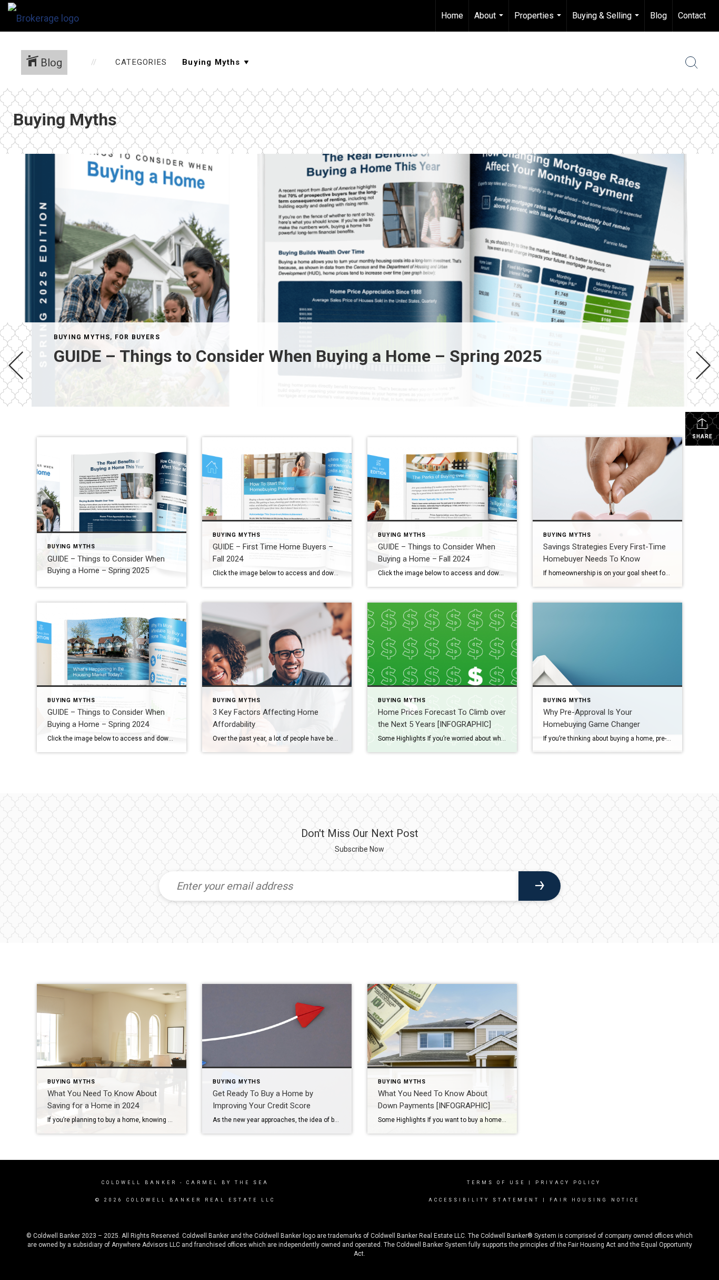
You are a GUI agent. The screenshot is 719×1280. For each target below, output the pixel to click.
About (490, 21)
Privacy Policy (568, 1182)
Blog (658, 16)
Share (702, 436)
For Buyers (137, 337)
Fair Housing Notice (595, 1200)
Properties (539, 21)
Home (452, 16)
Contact (692, 16)
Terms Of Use (496, 1182)
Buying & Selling (607, 21)
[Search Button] (691, 62)
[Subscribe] (539, 886)
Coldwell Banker (139, 1182)
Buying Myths (82, 337)
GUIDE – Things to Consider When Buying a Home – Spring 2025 (298, 356)
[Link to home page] (48, 16)
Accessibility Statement (484, 1200)
